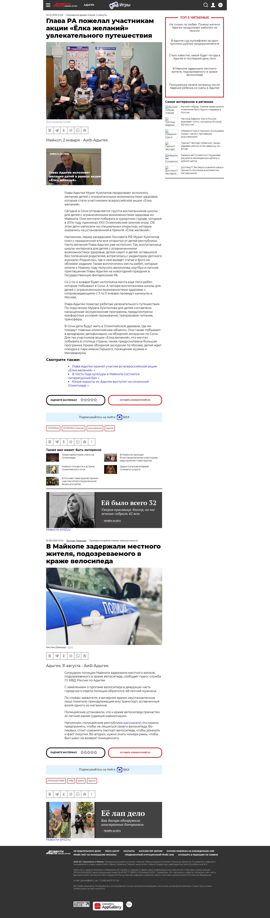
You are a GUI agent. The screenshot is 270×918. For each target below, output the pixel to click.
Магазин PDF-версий (150, 851)
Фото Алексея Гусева (58, 121)
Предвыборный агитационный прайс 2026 (149, 855)
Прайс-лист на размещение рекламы (94, 855)
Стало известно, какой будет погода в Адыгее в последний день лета (194, 57)
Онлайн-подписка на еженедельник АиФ (190, 851)
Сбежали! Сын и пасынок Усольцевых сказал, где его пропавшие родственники (202, 133)
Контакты (129, 851)
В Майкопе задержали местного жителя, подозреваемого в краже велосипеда (194, 71)
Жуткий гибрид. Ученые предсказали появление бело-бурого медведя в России (202, 109)
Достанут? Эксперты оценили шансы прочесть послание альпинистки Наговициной (202, 170)
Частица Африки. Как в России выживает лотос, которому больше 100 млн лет (201, 121)
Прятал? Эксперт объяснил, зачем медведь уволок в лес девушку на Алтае (200, 146)
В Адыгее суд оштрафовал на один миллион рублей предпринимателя (194, 42)
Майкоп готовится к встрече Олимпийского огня (78, 468)
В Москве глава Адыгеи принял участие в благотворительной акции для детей (80, 481)
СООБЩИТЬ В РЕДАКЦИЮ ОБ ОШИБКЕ (198, 855)
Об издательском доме (87, 851)
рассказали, (132, 723)
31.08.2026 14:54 (55, 540)
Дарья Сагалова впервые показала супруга (134, 468)
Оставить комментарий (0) (135, 400)
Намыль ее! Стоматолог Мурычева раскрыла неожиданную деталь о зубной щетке (200, 158)
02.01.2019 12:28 (54, 15)
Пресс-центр (112, 851)
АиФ (70, 647)
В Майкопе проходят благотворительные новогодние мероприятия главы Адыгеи (139, 457)
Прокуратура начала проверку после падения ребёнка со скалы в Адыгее (194, 86)
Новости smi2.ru (58, 529)
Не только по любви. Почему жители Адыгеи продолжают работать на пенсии (194, 27)
